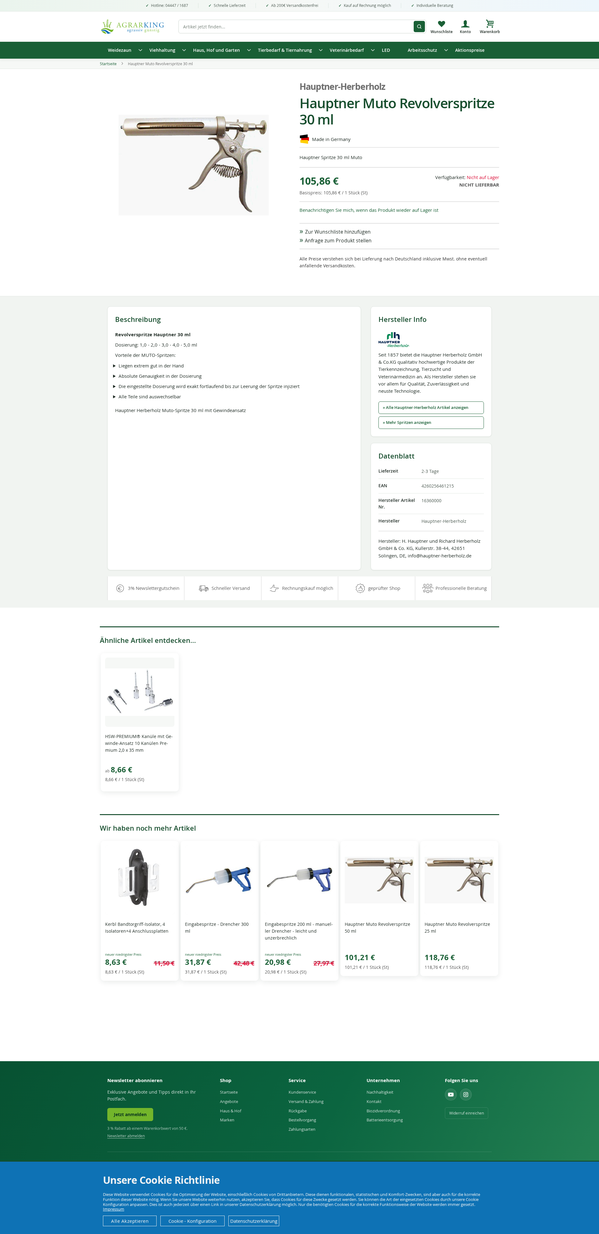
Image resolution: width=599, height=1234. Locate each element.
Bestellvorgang (302, 1120)
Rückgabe (298, 1111)
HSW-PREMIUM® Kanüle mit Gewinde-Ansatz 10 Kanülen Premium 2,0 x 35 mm (139, 743)
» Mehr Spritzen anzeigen (407, 422)
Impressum (113, 1209)
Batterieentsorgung (385, 1120)
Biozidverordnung (383, 1111)
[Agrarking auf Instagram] (466, 1094)
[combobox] (302, 26)
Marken (227, 1120)
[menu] (299, 50)
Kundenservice (302, 1092)
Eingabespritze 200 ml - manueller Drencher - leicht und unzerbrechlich (299, 931)
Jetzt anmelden (130, 1114)
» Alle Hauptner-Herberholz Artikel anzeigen (425, 407)
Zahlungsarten (302, 1129)
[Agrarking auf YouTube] (451, 1094)
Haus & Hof (230, 1111)
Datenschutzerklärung (253, 1221)
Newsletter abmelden (126, 1136)
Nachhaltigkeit (380, 1092)
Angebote (229, 1101)
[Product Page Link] (139, 725)
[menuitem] (123, 50)
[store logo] (136, 26)
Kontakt (374, 1101)
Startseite (108, 63)
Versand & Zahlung (306, 1101)
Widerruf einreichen (466, 1112)
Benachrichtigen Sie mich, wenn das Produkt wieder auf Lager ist (369, 210)
